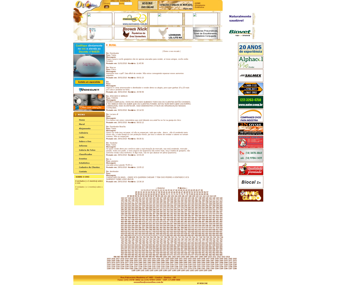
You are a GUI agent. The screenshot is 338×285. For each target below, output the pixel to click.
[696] (122, 237)
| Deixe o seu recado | (171, 51)
